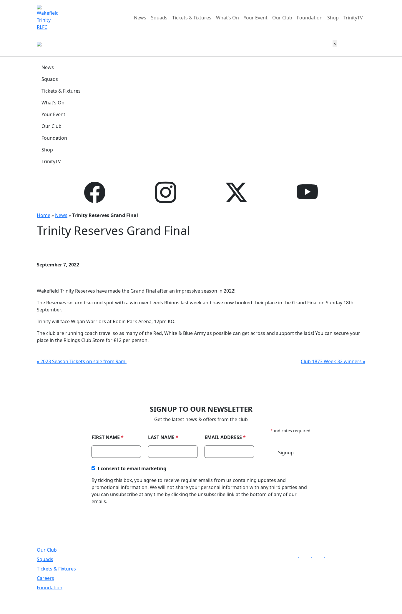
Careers (45, 578)
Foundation (310, 17)
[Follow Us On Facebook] (293, 555)
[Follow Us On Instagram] (306, 555)
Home (43, 215)
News (140, 17)
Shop (333, 17)
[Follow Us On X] (319, 555)
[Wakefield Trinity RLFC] (47, 17)
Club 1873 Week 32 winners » (333, 361)
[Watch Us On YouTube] (332, 555)
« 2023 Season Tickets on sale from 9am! (82, 361)
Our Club (282, 17)
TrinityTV (353, 17)
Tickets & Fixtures (191, 17)
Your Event (256, 17)
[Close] (335, 43)
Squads (159, 17)
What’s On (227, 17)
